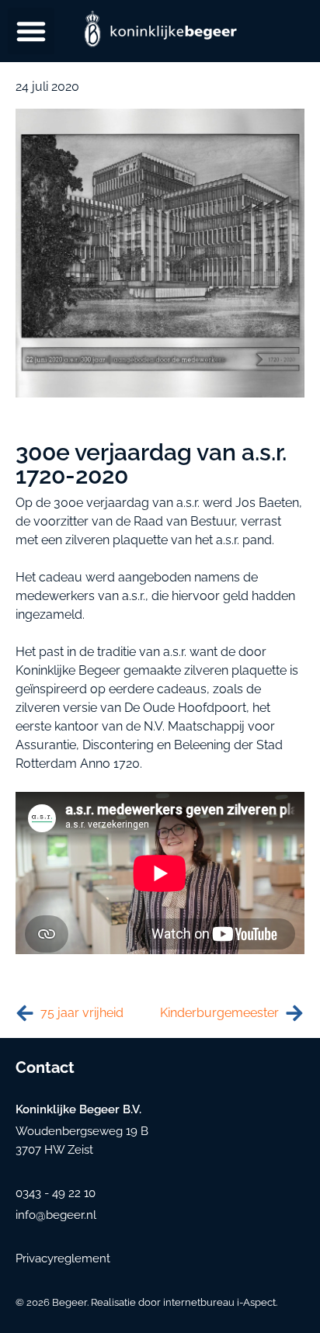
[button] (31, 31)
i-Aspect (256, 1302)
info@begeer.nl (56, 1215)
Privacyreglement (63, 1258)
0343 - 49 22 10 (56, 1193)
